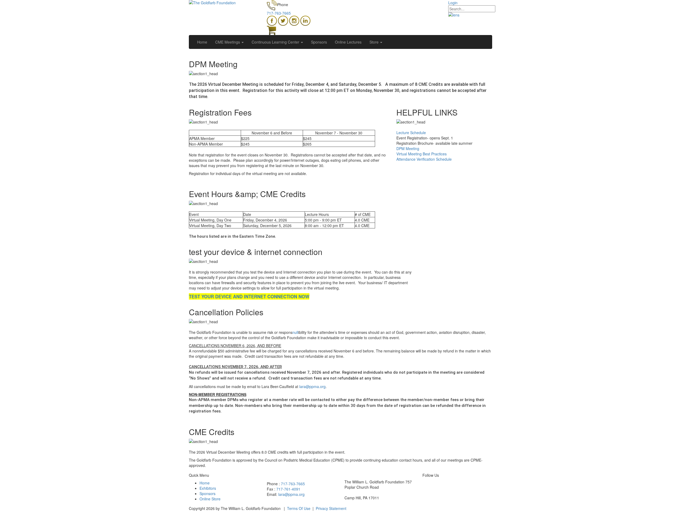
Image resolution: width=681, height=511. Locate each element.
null (295, 332)
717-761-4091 (288, 489)
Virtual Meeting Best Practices (421, 153)
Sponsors (207, 493)
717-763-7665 (279, 13)
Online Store (210, 498)
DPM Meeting (407, 148)
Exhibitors (208, 488)
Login (453, 2)
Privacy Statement (331, 508)
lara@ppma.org (312, 386)
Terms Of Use (298, 508)
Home (205, 483)
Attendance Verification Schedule (425, 159)
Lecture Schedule (411, 132)
